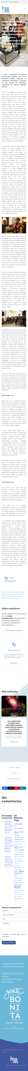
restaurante (17, 892)
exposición (20, 852)
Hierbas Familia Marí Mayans (14, 596)
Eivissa (15, 850)
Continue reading (14, 742)
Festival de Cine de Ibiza (19, 856)
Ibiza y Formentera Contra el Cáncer (18, 873)
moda (19, 880)
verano (15, 900)
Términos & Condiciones (21, 1065)
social (15, 896)
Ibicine (16, 871)
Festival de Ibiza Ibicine (18, 861)
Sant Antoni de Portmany (19, 894)
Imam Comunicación (18, 878)
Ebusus (23, 592)
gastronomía (16, 865)
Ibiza (21, 871)
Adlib (15, 826)
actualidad (18, 824)
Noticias (12, 49)
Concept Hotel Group (7, 592)
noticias (16, 890)
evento (21, 850)
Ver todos (14, 694)
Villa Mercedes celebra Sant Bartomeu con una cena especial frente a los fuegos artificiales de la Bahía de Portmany (14, 727)
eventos (16, 852)
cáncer (16, 843)
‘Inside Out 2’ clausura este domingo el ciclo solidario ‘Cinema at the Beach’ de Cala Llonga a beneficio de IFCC (9, 861)
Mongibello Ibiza (6, 598)
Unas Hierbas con (16, 598)
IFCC (15, 876)
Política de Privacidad (10, 1065)
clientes (16, 835)
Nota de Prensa (17, 887)
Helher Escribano (17, 869)
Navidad (20, 884)
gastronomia (17, 863)
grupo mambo (17, 867)
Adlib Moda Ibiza (18, 828)
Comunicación (18, 839)
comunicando (17, 841)
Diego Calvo (17, 592)
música (16, 884)
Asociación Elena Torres (19, 832)
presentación (21, 890)
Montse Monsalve (18, 882)
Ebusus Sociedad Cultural (9, 594)
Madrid (15, 880)
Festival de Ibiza (17, 858)
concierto (23, 841)
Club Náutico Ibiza (19, 837)
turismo (19, 896)
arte (15, 830)
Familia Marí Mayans (18, 854)
